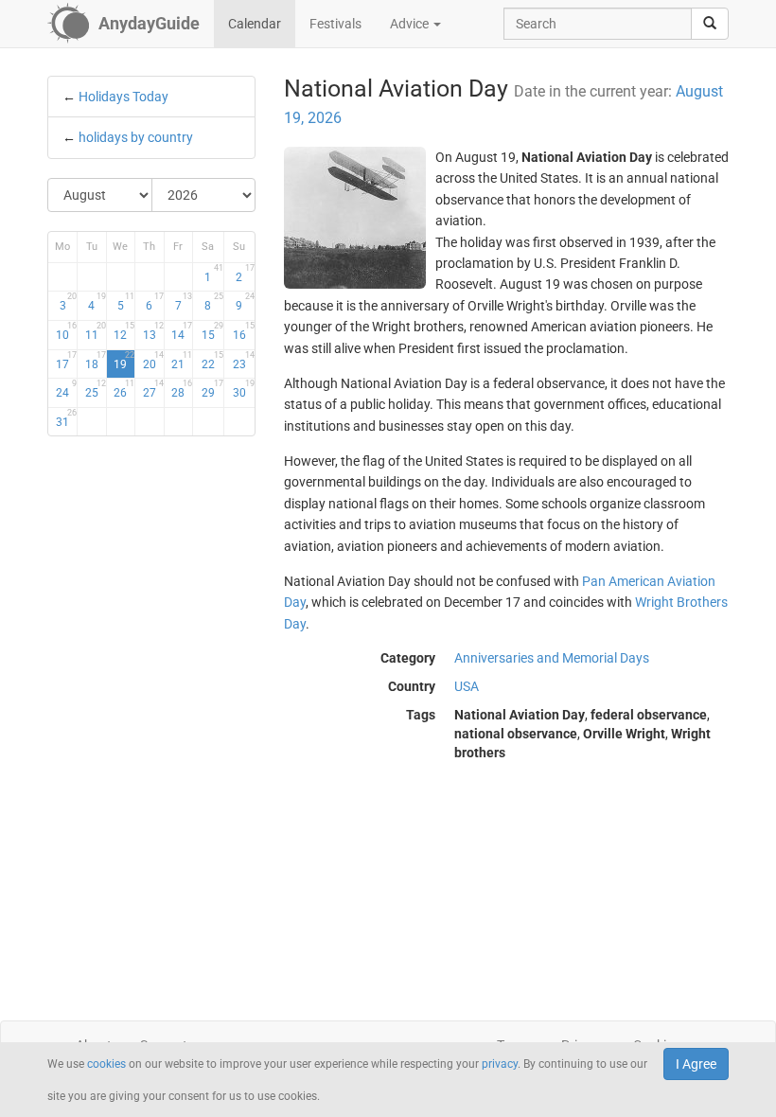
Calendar (254, 23)
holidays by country (136, 137)
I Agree (696, 1064)
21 (181, 360)
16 (244, 331)
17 (66, 360)
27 (153, 389)
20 (153, 360)
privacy (500, 1064)
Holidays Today (123, 96)
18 (95, 360)
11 (95, 331)
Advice (411, 23)
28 (181, 389)
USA (466, 686)
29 (212, 389)
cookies (106, 1064)
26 (124, 389)
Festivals (335, 23)
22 (212, 360)
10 (66, 331)
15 (212, 331)
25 (95, 389)
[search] (710, 24)
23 (244, 360)
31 (66, 418)
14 (181, 331)
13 (153, 331)
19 (124, 360)
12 (124, 331)
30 (244, 389)
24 (66, 389)
